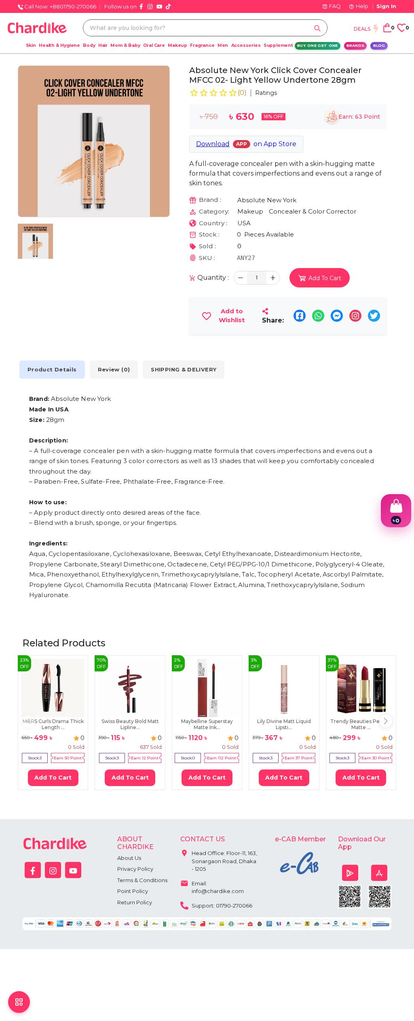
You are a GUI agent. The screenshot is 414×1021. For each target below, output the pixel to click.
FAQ (335, 6)
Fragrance (202, 45)
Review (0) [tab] (114, 369)
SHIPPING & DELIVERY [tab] (183, 369)
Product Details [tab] (52, 369)
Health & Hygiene (59, 45)
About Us (129, 858)
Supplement (278, 45)
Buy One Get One (317, 45)
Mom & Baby (125, 45)
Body (89, 45)
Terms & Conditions (142, 880)
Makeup (177, 45)
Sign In (386, 6)
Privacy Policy (135, 869)
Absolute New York (266, 200)
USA (244, 223)
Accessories (246, 45)
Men (223, 45)
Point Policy (132, 891)
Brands (355, 45)
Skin (31, 45)
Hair (103, 45)
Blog (379, 45)
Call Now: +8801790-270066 (59, 6)
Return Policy (134, 902)
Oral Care (154, 45)
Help (362, 6)
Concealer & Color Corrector (312, 211)
